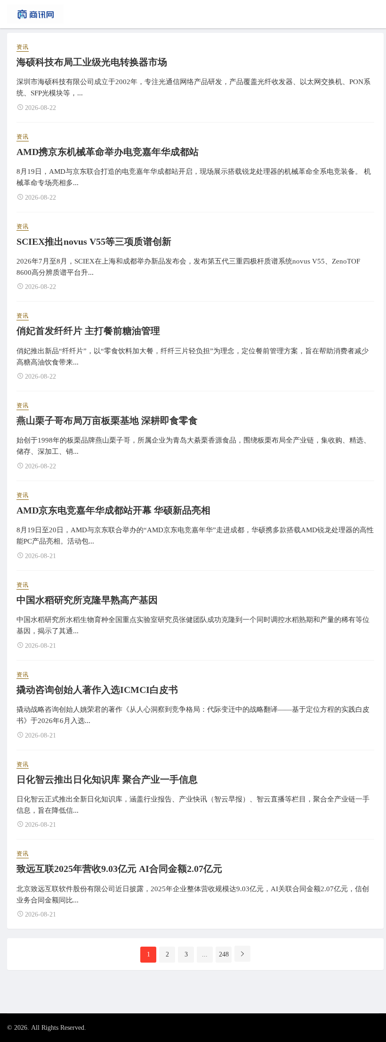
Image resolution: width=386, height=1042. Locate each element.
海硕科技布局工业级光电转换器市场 (91, 62)
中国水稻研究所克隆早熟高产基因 (87, 600)
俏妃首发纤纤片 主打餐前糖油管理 (88, 331)
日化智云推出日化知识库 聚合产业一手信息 (107, 779)
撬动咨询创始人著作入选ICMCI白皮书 (97, 689)
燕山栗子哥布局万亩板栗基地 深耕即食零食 (107, 420)
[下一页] (242, 954)
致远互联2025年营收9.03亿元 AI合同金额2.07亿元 (119, 868)
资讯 (22, 47)
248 (224, 954)
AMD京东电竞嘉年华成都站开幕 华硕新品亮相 (113, 510)
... (205, 954)
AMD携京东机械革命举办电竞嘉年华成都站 (107, 152)
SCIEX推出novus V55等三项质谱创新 (93, 241)
